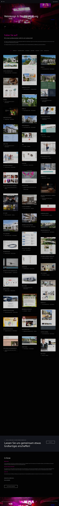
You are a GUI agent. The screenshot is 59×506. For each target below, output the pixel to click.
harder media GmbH (55, 1)
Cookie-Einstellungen (54, 501)
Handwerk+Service (21, 50)
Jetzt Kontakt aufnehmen (11, 486)
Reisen (42, 50)
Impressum (45, 501)
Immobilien (15, 50)
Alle (11, 50)
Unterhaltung (46, 50)
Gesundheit (37, 50)
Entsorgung (27, 50)
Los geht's (50, 442)
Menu (3, 1)
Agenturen (32, 50)
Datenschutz (49, 501)
